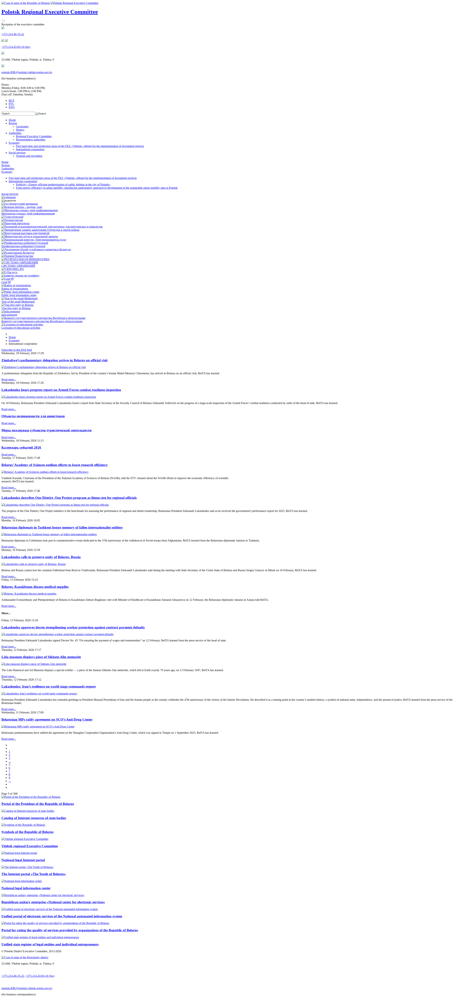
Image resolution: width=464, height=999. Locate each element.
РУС (11, 103)
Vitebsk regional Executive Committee (29, 846)
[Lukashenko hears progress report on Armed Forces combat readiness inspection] (48, 396)
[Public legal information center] (20, 291)
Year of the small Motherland (18, 301)
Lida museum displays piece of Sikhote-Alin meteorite (41, 657)
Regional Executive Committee (34, 136)
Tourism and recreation (29, 155)
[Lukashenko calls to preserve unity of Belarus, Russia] (33, 564)
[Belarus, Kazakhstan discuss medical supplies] (28, 593)
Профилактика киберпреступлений (23, 246)
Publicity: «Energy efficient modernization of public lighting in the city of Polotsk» (63, 184)
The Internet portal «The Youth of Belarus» (33, 874)
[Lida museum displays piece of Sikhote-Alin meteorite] (33, 664)
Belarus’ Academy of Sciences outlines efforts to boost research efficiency (54, 465)
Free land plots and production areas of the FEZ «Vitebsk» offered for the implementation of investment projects (80, 146)
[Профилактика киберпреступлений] (24, 242)
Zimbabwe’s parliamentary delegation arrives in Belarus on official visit (54, 360)
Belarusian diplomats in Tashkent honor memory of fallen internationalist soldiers (62, 527)
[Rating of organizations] (16, 285)
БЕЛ (11, 100)
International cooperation (30, 149)
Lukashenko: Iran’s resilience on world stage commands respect (48, 686)
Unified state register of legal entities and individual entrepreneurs (50, 944)
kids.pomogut (9, 314)
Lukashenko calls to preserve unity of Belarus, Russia (41, 557)
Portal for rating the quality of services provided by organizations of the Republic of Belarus (69, 930)
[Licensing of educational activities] (22, 324)
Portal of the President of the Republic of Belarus (37, 804)
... (10, 761)
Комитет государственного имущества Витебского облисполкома (41, 321)
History (20, 129)
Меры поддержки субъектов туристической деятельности (46, 430)
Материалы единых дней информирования (28, 213)
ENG (12, 107)
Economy (14, 142)
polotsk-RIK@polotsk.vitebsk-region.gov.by (26, 72)
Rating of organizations (14, 288)
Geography (22, 126)
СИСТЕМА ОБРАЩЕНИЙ (18, 265)
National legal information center (26, 888)
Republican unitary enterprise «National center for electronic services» (53, 902)
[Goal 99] (7, 278)
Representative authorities (30, 139)
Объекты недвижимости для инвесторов (33, 416)
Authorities (15, 133)
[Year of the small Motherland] (19, 298)
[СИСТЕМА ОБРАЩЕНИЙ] (19, 262)
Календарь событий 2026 (21, 447)
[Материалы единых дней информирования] (29, 210)
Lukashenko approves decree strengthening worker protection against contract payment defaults (73, 627)
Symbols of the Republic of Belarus (27, 832)
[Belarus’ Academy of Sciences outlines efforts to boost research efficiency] (45, 471)
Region (13, 123)
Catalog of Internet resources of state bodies (33, 818)
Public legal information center (18, 295)
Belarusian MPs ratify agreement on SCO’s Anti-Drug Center (46, 719)
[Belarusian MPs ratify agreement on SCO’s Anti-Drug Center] (37, 726)
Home (12, 119)
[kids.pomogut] (10, 311)
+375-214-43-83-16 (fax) (15, 46)
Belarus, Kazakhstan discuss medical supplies (35, 587)
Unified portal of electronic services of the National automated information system (61, 916)
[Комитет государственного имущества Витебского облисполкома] (43, 318)
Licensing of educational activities (20, 327)
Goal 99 (6, 282)
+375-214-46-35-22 (12, 34)
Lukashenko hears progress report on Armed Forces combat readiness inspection (61, 390)
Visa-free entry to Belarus (16, 308)
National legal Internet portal (23, 860)
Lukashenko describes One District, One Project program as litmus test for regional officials (69, 498)
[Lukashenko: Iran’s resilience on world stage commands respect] (39, 693)
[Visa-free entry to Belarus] (17, 304)
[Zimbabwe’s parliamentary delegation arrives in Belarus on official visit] (43, 367)
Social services (17, 152)
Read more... (8, 379)
